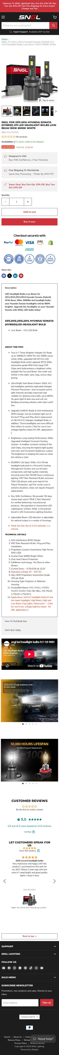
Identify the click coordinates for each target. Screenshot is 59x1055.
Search (7, 1037)
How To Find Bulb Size (16, 621)
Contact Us (30, 1037)
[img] (29, 848)
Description (10, 287)
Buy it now (29, 221)
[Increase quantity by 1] (28, 202)
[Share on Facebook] (4, 276)
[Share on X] (9, 276)
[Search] (53, 25)
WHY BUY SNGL (13, 630)
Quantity (6, 195)
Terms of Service (37, 1043)
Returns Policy (14, 1040)
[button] (7, 111)
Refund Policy (30, 1040)
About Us (17, 1037)
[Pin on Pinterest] (21, 276)
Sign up (47, 1002)
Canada (28, 1017)
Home (5, 39)
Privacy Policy (21, 1043)
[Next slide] (55, 111)
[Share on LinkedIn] (15, 276)
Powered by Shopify (29, 1049)
